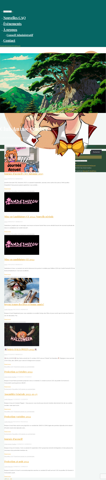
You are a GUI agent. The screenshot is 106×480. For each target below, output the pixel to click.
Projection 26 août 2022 (16, 461)
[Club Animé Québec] (53, 160)
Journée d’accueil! (13, 438)
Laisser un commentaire (27, 191)
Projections (17, 366)
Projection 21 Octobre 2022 (18, 371)
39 (11, 479)
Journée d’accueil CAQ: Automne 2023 (23, 173)
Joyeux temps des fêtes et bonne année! (24, 304)
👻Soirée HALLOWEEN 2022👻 (20, 349)
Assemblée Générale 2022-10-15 (20, 394)
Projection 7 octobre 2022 (17, 416)
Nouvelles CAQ (15, 191)
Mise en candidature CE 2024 (19, 259)
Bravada (85, 171)
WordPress (93, 171)
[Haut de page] (76, 163)
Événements (8, 322)
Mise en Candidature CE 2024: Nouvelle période (28, 216)
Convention (7, 191)
